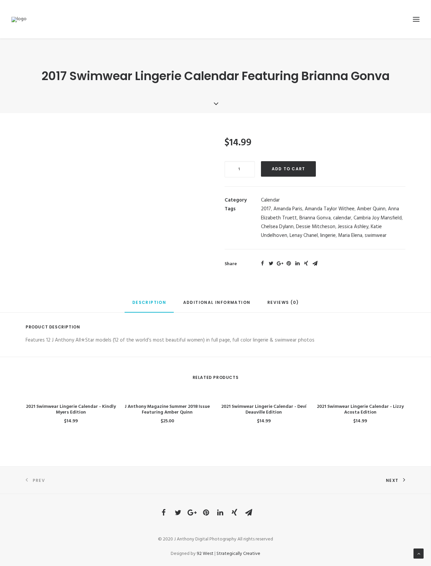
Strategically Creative (238, 554)
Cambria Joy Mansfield (378, 218)
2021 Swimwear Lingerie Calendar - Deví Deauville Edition (263, 409)
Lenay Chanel (304, 236)
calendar (342, 218)
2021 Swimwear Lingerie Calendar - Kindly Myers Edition (71, 409)
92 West (205, 554)
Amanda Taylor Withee (330, 209)
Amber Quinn (371, 209)
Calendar (270, 200)
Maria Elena (350, 236)
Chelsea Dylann (277, 227)
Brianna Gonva (315, 218)
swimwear (376, 236)
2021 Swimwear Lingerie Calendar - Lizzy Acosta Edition (360, 409)
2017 (266, 209)
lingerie (328, 236)
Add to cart (288, 169)
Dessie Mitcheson (315, 227)
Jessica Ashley (353, 227)
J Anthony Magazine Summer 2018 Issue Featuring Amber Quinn (167, 409)
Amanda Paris (287, 209)
